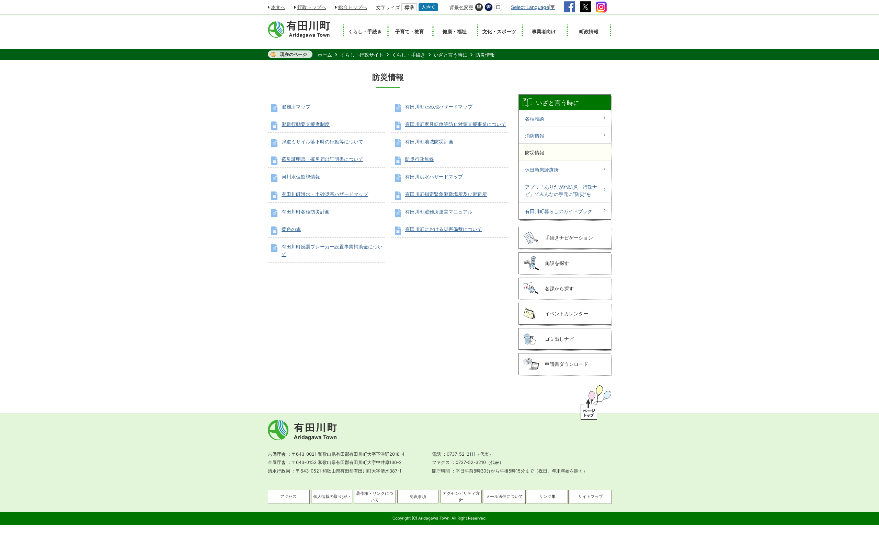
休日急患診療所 (542, 170)
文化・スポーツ (499, 31)
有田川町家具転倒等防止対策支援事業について (455, 124)
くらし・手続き (365, 31)
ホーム (325, 55)
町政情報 (588, 31)
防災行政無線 (419, 159)
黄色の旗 (291, 229)
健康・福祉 (455, 31)
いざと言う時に (450, 55)
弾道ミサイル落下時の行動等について (322, 141)
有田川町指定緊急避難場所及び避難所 (446, 194)
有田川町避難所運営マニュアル (438, 211)
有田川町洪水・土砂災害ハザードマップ (325, 194)
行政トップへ (311, 7)
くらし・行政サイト (362, 55)
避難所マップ (296, 106)
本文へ (278, 7)
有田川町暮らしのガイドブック (558, 211)
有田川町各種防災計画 (306, 211)
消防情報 (534, 136)
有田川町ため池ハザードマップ (438, 106)
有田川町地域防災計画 (429, 141)
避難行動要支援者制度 (306, 124)
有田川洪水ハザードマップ (434, 176)
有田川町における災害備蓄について (443, 229)
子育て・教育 (409, 31)
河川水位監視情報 (301, 176)
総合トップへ (352, 7)
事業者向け (544, 31)
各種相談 (534, 118)
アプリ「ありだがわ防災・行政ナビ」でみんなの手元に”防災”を (561, 190)
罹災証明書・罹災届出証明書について (322, 159)
